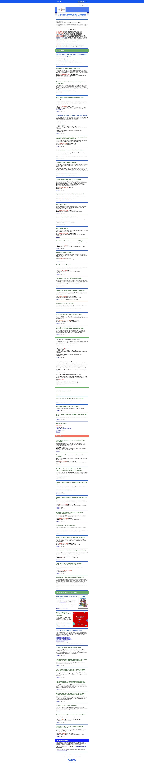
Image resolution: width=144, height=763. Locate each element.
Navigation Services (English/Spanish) (63, 638)
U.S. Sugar (58, 432)
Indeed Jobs (58, 431)
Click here (57, 21)
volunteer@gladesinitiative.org (62, 750)
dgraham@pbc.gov (59, 109)
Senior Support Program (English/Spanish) (64, 639)
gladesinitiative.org (63, 602)
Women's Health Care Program (62, 640)
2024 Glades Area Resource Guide (62, 608)
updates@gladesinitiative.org (81, 746)
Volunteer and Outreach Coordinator (64, 428)
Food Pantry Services (60, 641)
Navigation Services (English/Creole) (63, 637)
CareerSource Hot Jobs (60, 430)
